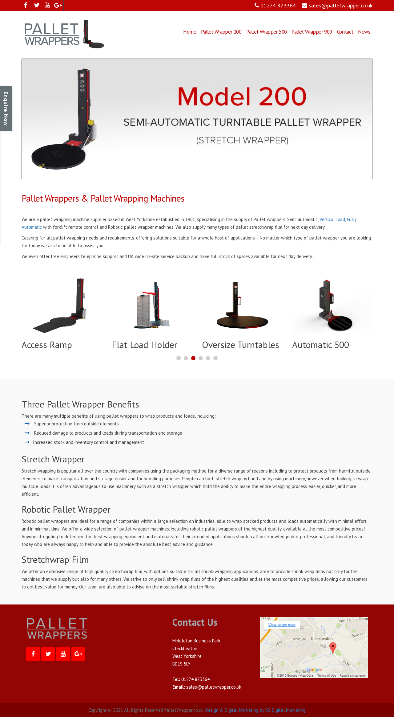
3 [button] (193, 366)
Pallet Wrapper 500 (266, 31)
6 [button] (215, 366)
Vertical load (332, 219)
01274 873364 (277, 5)
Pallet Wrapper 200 (221, 31)
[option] (62, 315)
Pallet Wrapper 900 (311, 31)
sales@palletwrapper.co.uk (339, 5)
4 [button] (201, 366)
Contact (345, 31)
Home (189, 31)
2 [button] (186, 366)
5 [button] (208, 366)
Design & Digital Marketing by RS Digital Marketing (255, 710)
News (364, 31)
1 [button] (178, 366)
